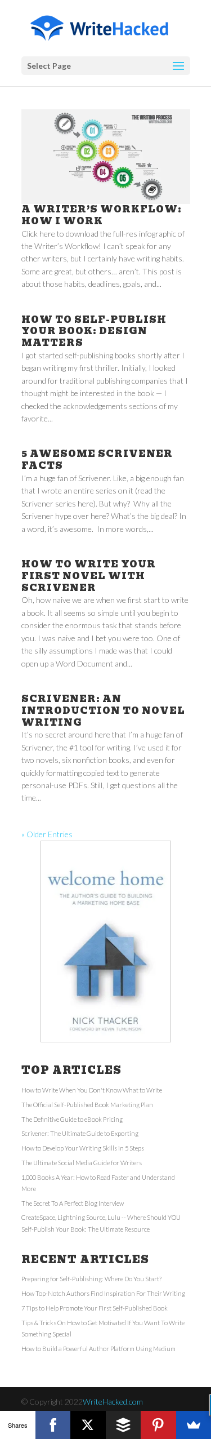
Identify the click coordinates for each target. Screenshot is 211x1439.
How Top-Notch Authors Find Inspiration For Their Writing (103, 1293)
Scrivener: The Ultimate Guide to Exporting (79, 1133)
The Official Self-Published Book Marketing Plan (87, 1104)
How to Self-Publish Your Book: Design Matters (94, 331)
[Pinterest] (158, 1425)
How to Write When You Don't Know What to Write (91, 1090)
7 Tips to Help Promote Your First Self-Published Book (94, 1308)
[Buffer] (123, 1425)
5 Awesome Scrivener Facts (97, 460)
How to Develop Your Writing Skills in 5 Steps (82, 1148)
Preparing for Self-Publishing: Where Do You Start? (91, 1278)
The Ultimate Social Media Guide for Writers (81, 1162)
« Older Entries (47, 834)
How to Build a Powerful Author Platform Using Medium (98, 1348)
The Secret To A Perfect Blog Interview (72, 1203)
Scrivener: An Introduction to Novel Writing (103, 711)
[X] (88, 1425)
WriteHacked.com (113, 1401)
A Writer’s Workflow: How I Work (101, 215)
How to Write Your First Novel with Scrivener (88, 576)
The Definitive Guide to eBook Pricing (72, 1119)
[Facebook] (53, 1425)
